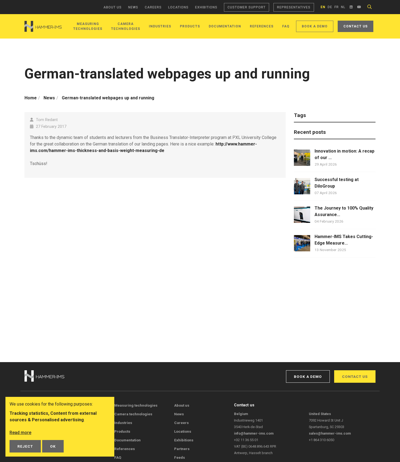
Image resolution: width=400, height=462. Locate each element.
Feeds (179, 457)
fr (336, 7)
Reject (25, 446)
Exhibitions (206, 7)
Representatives (293, 7)
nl (343, 7)
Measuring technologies (136, 405)
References (261, 26)
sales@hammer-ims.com (330, 433)
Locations (178, 7)
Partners (182, 449)
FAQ (286, 26)
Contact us (355, 26)
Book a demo (315, 26)
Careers (153, 7)
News (133, 7)
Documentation (225, 26)
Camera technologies (133, 414)
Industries (160, 26)
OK (53, 446)
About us (112, 7)
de (330, 7)
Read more (20, 432)
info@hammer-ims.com (253, 433)
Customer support (246, 7)
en (323, 7)
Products (190, 26)
